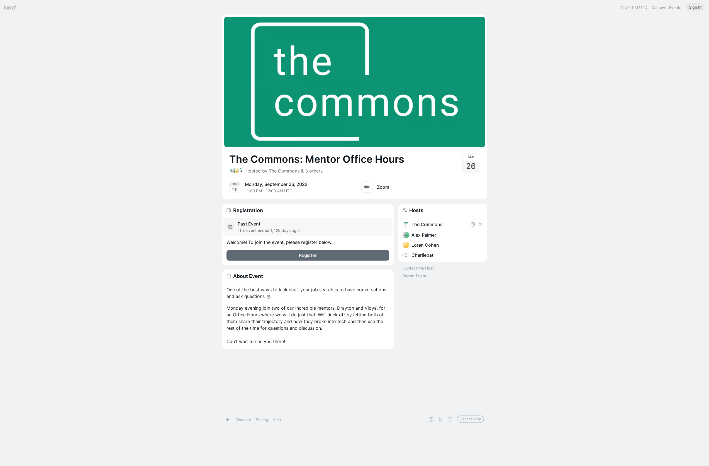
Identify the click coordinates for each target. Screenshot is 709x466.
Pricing (262, 419)
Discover (243, 419)
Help (277, 419)
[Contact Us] (450, 419)
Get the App (470, 419)
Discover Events (666, 7)
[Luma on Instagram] (431, 419)
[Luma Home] (10, 7)
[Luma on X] (440, 419)
